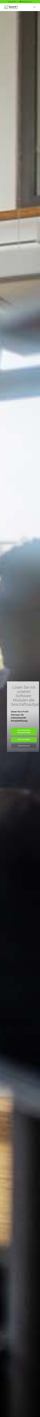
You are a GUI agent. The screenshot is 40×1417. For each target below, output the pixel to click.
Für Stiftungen (24, 739)
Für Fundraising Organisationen (23, 731)
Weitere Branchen (24, 746)
